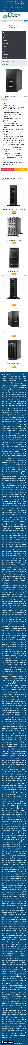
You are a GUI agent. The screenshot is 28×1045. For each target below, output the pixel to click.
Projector (5, 57)
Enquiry (4, 10)
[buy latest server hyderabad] (16, 1041)
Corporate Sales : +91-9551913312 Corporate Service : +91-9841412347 (14, 3)
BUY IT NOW (21, 169)
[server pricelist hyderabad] (14, 1041)
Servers (5, 40)
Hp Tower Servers (10, 61)
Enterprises (5, 54)
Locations (11, 7)
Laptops (5, 35)
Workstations (6, 43)
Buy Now (14, 212)
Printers (5, 51)
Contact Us (19, 7)
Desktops (5, 37)
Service (4, 7)
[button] (3, 275)
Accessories (6, 49)
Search (25, 21)
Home (3, 61)
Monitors (5, 46)
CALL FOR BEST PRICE (7, 169)
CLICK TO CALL (8, 1042)
